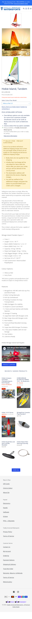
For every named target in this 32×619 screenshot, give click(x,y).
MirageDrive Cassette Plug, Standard (23, 413)
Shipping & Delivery (9, 564)
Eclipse (5, 516)
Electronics (6, 503)
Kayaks (5, 508)
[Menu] (31, 8)
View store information (10, 136)
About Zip (6, 492)
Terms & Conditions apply (21, 3)
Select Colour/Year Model (9, 100)
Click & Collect (7, 488)
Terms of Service (8, 536)
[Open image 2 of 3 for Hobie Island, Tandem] (16, 42)
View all (16, 470)
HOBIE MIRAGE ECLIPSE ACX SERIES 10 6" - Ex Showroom (23, 379)
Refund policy (7, 582)
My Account (7, 551)
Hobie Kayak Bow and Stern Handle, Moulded (8, 443)
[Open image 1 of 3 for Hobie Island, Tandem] (16, 20)
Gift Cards (6, 484)
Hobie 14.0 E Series (7, 412)
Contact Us (6, 547)
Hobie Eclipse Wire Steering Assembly (22, 442)
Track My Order (8, 569)
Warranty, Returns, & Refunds (12, 573)
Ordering (6, 556)
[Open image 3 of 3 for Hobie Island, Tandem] (16, 71)
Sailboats (6, 512)
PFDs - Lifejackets (8, 521)
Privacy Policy (7, 532)
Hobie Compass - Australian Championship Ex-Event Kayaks (7, 380)
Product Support (9, 364)
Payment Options (8, 560)
